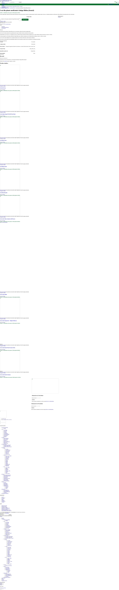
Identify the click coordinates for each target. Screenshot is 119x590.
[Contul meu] (113, 2)
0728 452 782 (111, 4)
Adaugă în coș (25, 19)
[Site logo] (4, 3)
